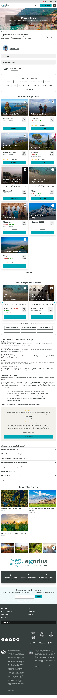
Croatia (40, 81)
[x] (6, 639)
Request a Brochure (9, 62)
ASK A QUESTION (46, 5)
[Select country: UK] (44, 1)
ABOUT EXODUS (5, 614)
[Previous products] (3, 302)
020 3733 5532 (38, 5)
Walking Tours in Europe (12, 331)
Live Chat (6, 56)
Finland (7, 85)
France (14, 85)
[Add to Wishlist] (25, 102)
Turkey (47, 384)
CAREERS (31, 614)
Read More (28, 41)
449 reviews (42, 125)
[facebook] (2, 639)
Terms (35, 601)
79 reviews (42, 229)
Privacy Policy (30, 601)
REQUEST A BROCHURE (6, 611)
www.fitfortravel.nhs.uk (44, 661)
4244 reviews (14, 70)
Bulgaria (32, 81)
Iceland (44, 85)
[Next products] (54, 302)
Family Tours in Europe (45, 327)
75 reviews (14, 229)
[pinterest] (14, 639)
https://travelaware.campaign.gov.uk (45, 657)
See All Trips (28, 272)
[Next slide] (53, 548)
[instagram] (10, 639)
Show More (28, 89)
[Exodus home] (5, 5)
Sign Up (39, 596)
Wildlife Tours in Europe (45, 331)
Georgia (21, 85)
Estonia (47, 81)
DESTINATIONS (32, 611)
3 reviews (14, 159)
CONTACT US (4, 608)
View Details (14, 128)
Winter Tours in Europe (28, 331)
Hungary (36, 85)
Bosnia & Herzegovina (21, 81)
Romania (5, 384)
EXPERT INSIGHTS (33, 608)
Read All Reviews (28, 436)
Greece (29, 85)
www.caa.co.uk (12, 676)
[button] (28, 449)
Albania (9, 81)
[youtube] (17, 639)
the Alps (38, 382)
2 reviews (42, 313)
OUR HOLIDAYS (4, 617)
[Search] (32, 5)
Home (2, 31)
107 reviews (42, 159)
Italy (50, 85)
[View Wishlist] (35, 5)
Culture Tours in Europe (12, 327)
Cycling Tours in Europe (29, 327)
